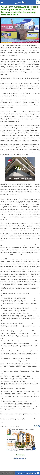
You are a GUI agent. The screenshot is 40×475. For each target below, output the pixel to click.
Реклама (4, 473)
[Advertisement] (20, 462)
